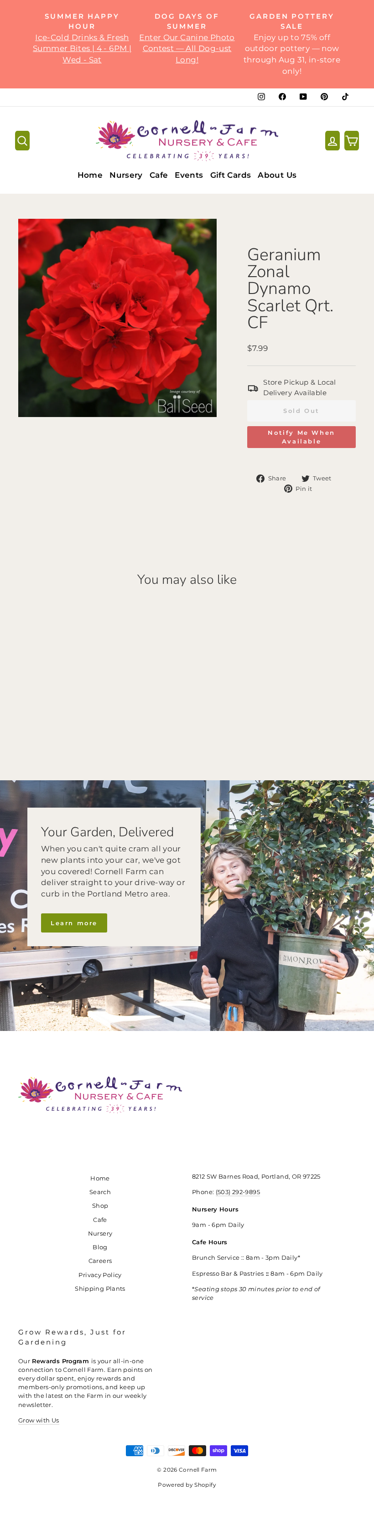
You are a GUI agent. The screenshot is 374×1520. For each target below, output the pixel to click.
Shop (100, 1205)
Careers (100, 1260)
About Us (277, 175)
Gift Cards (230, 175)
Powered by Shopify (187, 1484)
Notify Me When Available (301, 436)
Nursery (126, 175)
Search (100, 1192)
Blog (100, 1247)
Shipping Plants (100, 1288)
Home (90, 175)
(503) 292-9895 (238, 1192)
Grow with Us (38, 1420)
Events (189, 175)
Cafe (159, 175)
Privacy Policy (99, 1275)
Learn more (74, 923)
